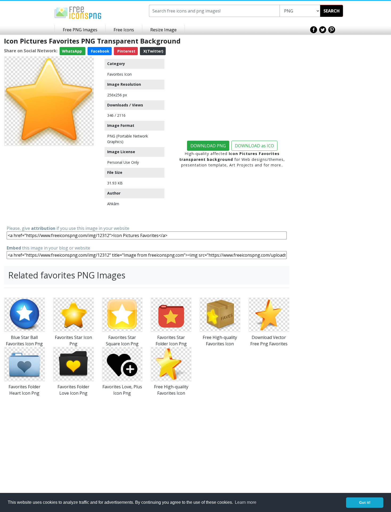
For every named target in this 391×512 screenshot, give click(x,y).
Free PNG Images (80, 30)
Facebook (99, 51)
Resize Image (163, 30)
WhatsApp (72, 51)
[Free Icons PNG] (78, 12)
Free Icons (124, 30)
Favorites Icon (119, 74)
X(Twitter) (152, 51)
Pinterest (125, 51)
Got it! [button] (365, 502)
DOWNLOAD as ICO (254, 146)
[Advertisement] (49, 185)
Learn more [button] (245, 502)
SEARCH (331, 11)
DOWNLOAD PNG (208, 146)
